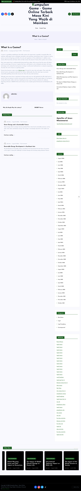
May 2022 (60, 279)
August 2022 (61, 269)
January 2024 (61, 212)
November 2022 (62, 259)
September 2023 (62, 225)
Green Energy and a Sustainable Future (66, 68)
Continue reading (9, 135)
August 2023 (61, 229)
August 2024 (61, 188)
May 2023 (60, 239)
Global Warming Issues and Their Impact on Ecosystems (11, 463)
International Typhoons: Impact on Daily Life (50, 463)
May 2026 (60, 168)
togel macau (59, 407)
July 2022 (60, 272)
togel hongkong (62, 324)
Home (36, 28)
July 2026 (60, 161)
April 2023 (60, 242)
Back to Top (76, 487)
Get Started (76, 14)
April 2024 (60, 202)
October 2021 (61, 303)
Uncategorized (12, 50)
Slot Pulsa (59, 388)
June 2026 (60, 165)
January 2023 (61, 252)
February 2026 (61, 178)
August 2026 (61, 158)
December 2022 (62, 255)
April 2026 (60, 171)
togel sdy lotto (60, 434)
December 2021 (61, 296)
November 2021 (62, 299)
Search (59, 49)
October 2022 (61, 262)
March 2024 (61, 205)
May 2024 (60, 198)
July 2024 (60, 192)
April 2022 (60, 282)
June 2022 (60, 276)
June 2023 (60, 235)
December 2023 (62, 215)
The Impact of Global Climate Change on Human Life (30, 463)
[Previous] (75, 448)
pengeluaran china (61, 404)
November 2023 (62, 218)
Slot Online (60, 317)
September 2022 (62, 266)
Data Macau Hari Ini (61, 138)
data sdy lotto (60, 429)
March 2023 (61, 245)
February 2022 (61, 289)
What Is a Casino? (43, 39)
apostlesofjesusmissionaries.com (64, 123)
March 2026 (61, 175)
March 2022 (61, 286)
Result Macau (60, 341)
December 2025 (62, 185)
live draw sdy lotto (61, 431)
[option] (12, 460)
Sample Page (42, 28)
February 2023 (61, 249)
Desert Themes (5, 488)
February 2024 (61, 208)
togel (59, 320)
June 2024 (60, 195)
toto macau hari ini (61, 390)
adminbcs (6, 50)
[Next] (77, 448)
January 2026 (61, 181)
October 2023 (61, 222)
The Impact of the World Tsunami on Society (68, 463)
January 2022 (61, 292)
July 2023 (60, 232)
